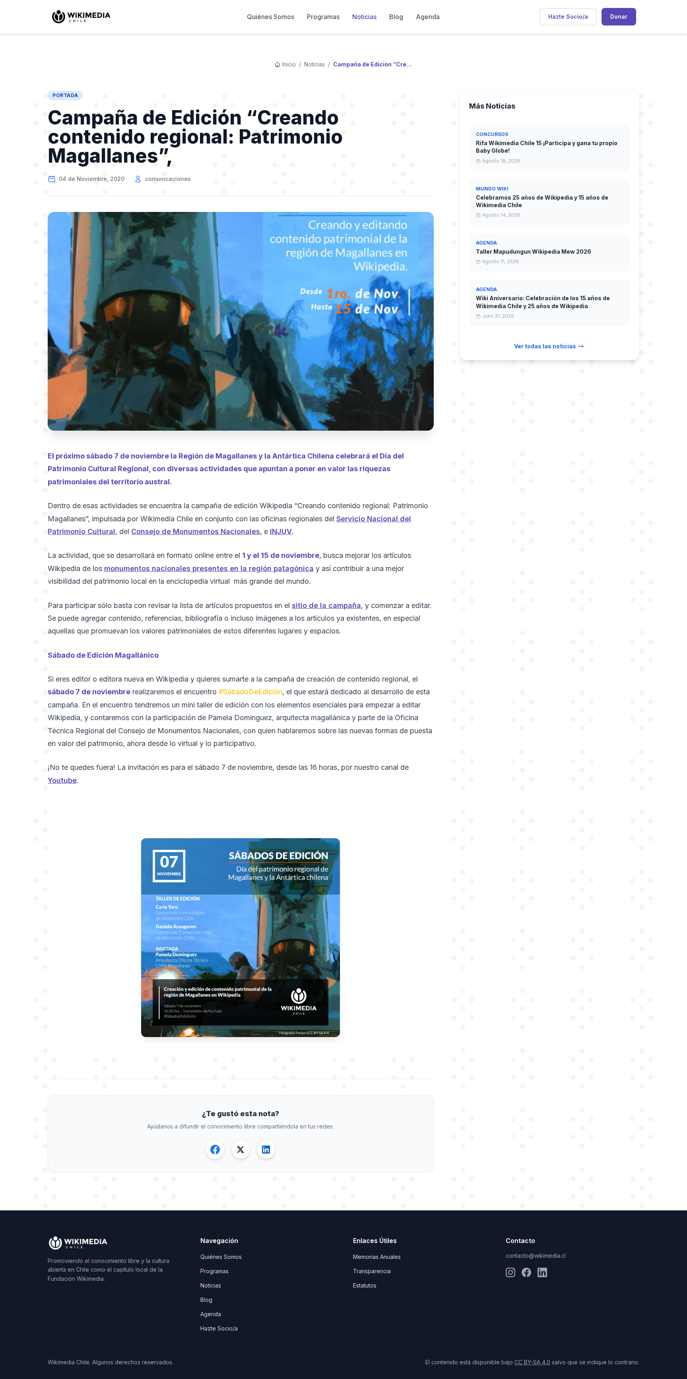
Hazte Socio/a (568, 16)
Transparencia (372, 1271)
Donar (618, 16)
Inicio (289, 64)
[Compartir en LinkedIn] (266, 1149)
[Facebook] (526, 1272)
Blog (396, 17)
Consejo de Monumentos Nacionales (195, 531)
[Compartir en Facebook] (215, 1149)
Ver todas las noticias (545, 346)
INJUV (281, 531)
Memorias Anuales (377, 1256)
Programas (323, 17)
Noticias (364, 17)
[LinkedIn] (542, 1272)
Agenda (428, 17)
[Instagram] (510, 1272)
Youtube (62, 780)
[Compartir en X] (240, 1149)
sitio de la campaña (326, 605)
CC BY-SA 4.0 (532, 1362)
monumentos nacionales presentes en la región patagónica (209, 568)
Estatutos (364, 1285)
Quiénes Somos (270, 17)
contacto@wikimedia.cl (536, 1255)
